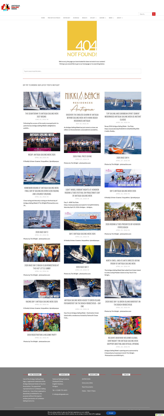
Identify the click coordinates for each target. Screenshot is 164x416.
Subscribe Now (82, 20)
